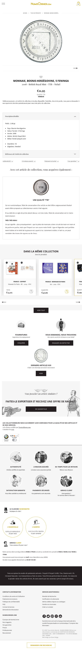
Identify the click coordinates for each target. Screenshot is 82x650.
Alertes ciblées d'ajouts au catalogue (53, 602)
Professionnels (7, 630)
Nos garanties (7, 625)
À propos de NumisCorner (11, 620)
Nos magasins (7, 622)
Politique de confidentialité (11, 602)
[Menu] (18, 435)
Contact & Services (8, 607)
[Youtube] (60, 616)
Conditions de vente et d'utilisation (14, 596)
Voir (41, 373)
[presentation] (6, 68)
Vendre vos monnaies (49, 604)
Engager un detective (61, 343)
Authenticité (7, 161)
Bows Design (54, 637)
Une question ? (72, 161)
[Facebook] (44, 616)
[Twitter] (48, 616)
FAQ (4, 604)
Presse (5, 628)
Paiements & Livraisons (10, 599)
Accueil (25, 13)
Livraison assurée (28, 161)
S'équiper (21, 343)
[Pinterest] (52, 616)
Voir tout (41, 310)
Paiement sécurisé (51, 161)
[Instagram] (56, 616)
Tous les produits (36, 13)
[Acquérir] (67, 291)
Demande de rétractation (11, 610)
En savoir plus (41, 409)
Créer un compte (47, 607)
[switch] (14, 440)
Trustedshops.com (25, 427)
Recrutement (7, 633)
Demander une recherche (41, 645)
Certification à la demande (50, 599)
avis (12, 429)
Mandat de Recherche (49, 596)
